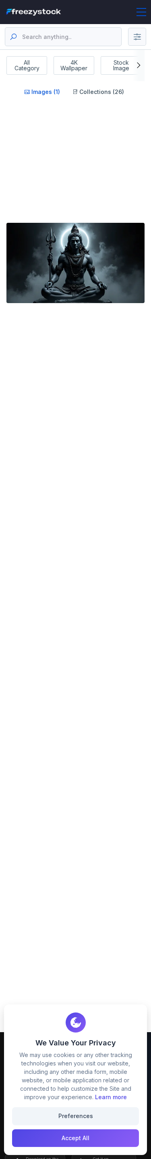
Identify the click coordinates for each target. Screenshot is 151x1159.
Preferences (75, 1115)
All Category (26, 65)
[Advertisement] (74, 169)
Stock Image (121, 65)
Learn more (111, 1097)
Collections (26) (101, 91)
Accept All (75, 1138)
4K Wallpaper (73, 65)
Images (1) (45, 91)
